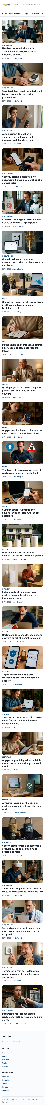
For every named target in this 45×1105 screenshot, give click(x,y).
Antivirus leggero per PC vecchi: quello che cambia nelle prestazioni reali (21, 806)
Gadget (25, 13)
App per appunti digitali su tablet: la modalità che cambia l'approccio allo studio (22, 763)
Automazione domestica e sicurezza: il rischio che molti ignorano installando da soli (18, 137)
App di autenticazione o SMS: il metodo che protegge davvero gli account (20, 677)
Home (4, 13)
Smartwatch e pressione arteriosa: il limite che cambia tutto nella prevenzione (22, 94)
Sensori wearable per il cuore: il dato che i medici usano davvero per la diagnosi (22, 931)
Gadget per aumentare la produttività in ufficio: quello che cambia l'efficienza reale (22, 305)
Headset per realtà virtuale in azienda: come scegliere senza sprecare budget (19, 51)
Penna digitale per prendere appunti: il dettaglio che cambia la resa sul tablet (22, 347)
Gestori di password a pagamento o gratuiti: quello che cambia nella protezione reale (21, 848)
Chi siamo (6, 1077)
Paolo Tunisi (16, 144)
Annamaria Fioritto (19, 186)
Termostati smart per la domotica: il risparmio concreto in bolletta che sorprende (21, 974)
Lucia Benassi (17, 397)
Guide (4, 427)
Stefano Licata (17, 355)
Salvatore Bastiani (19, 559)
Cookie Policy (7, 1090)
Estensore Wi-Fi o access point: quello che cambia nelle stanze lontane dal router (19, 595)
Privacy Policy (7, 1087)
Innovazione (14, 13)
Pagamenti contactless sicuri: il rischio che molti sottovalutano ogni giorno (22, 1016)
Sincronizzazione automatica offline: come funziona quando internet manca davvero (22, 720)
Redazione (6, 1080)
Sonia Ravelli (17, 58)
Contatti (5, 1083)
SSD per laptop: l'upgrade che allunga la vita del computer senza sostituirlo (21, 512)
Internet (6, 549)
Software (35, 13)
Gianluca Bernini (18, 226)
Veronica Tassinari (19, 642)
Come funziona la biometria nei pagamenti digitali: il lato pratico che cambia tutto (22, 179)
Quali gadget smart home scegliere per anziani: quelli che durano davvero (21, 390)
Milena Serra (17, 437)
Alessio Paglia (17, 269)
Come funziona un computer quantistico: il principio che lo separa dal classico (22, 262)
